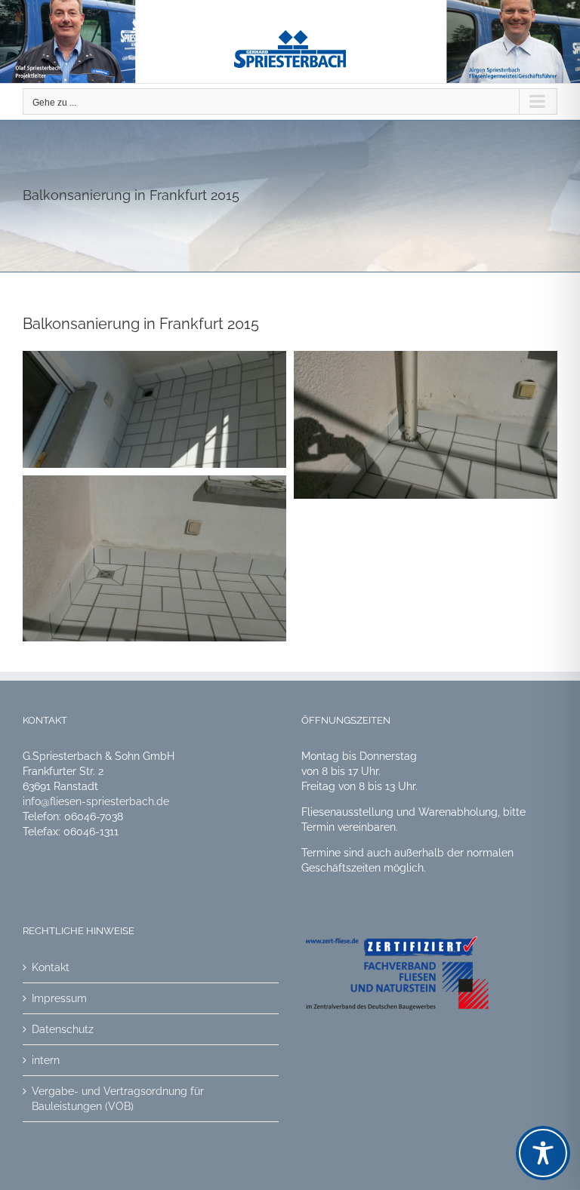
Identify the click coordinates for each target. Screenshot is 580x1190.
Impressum (59, 998)
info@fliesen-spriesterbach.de (96, 801)
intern (46, 1060)
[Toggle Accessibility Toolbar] (543, 1153)
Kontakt (50, 967)
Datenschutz (63, 1029)
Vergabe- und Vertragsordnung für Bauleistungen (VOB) (118, 1098)
